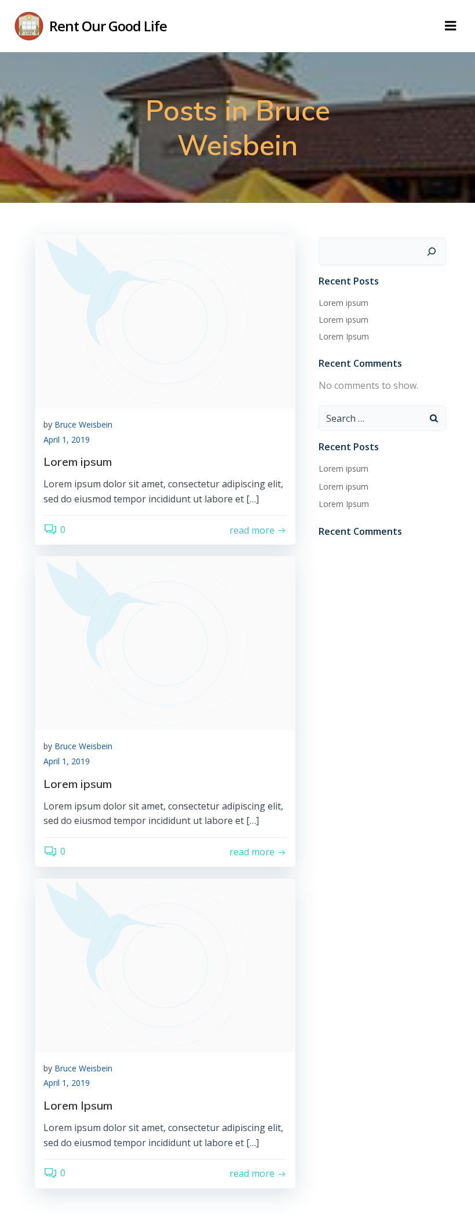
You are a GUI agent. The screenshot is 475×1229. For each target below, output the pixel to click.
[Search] (431, 251)
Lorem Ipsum (344, 336)
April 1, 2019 (66, 439)
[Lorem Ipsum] (165, 964)
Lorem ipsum (343, 302)
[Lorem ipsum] (165, 320)
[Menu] (451, 26)
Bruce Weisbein (83, 424)
